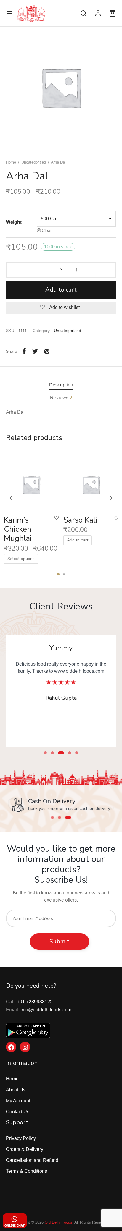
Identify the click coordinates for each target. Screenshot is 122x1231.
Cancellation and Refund (32, 1160)
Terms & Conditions (26, 1171)
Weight (14, 222)
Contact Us (17, 1111)
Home (11, 162)
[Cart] (112, 13)
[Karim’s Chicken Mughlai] (31, 483)
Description (61, 384)
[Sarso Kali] (90, 483)
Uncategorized (33, 162)
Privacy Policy (21, 1138)
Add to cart (61, 290)
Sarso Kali (80, 520)
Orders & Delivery (24, 1149)
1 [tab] (58, 574)
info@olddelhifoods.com (45, 1009)
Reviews (61, 397)
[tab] (61, 385)
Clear (47, 230)
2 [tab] (64, 574)
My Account (18, 1100)
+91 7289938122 (35, 1001)
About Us (15, 1089)
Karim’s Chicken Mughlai (18, 529)
